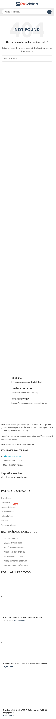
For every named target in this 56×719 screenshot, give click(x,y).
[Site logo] (27, 4)
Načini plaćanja (7, 516)
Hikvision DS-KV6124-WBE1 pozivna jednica (22, 617)
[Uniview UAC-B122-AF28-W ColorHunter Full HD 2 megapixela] (22, 689)
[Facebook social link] (3, 484)
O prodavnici (6, 498)
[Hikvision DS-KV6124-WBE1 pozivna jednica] (22, 596)
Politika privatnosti (8, 525)
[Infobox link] (27, 381)
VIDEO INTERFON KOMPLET (15, 561)
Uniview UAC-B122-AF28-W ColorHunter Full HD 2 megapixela (25, 711)
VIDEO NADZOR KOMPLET (15, 557)
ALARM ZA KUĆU (11, 539)
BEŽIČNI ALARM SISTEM (14, 547)
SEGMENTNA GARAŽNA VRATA (16, 565)
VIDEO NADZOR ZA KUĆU (14, 552)
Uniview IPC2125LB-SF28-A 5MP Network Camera (25, 663)
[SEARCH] (49, 12)
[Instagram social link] (10, 484)
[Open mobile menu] (3, 4)
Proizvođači (5, 503)
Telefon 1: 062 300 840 (12, 456)
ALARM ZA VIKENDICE (13, 543)
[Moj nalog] (51, 4)
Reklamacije (6, 520)
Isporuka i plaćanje (9, 506)
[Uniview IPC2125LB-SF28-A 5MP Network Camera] (22, 643)
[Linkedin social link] (16, 484)
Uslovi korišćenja (7, 512)
